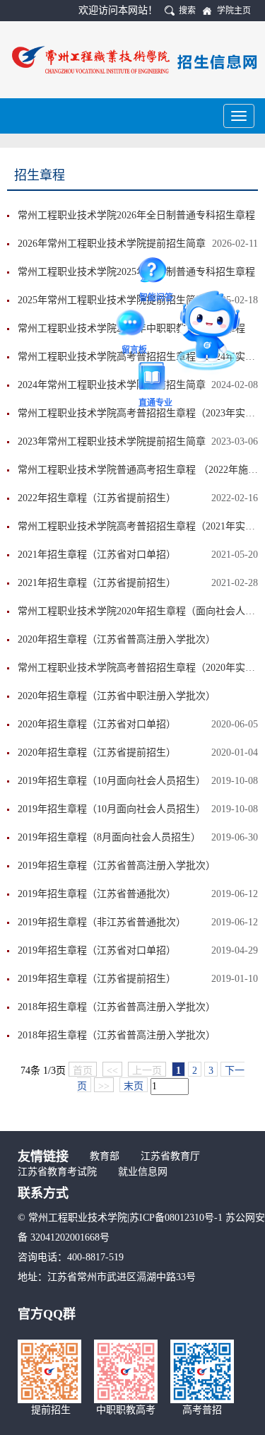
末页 (133, 1086)
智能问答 (156, 273)
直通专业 (155, 378)
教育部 (104, 1156)
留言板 (134, 325)
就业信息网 (142, 1171)
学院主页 (234, 11)
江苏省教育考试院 (57, 1171)
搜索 (187, 11)
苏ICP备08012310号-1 (177, 1217)
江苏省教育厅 (170, 1156)
